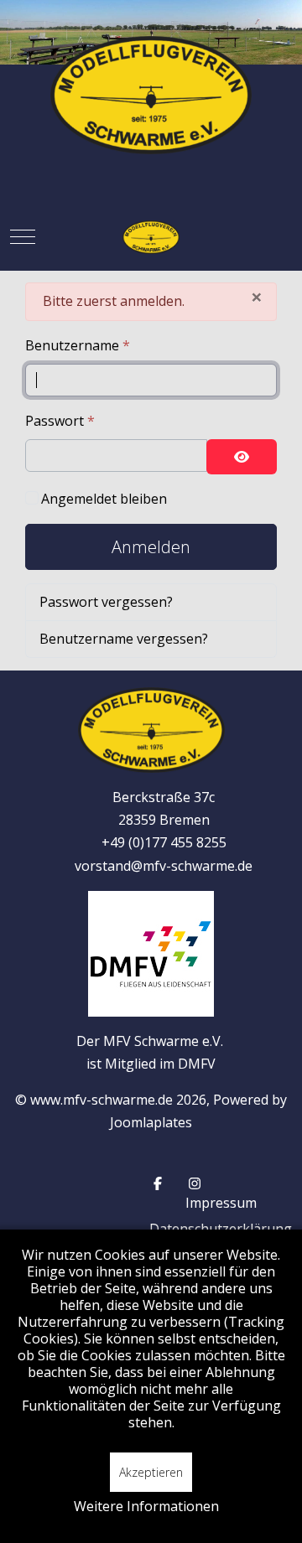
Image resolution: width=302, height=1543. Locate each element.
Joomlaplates (151, 1122)
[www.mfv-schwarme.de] (151, 237)
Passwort (60, 421)
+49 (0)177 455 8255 (164, 842)
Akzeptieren (151, 1472)
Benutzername (77, 345)
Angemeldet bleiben (104, 498)
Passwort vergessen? (106, 602)
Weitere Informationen (146, 1506)
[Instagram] (194, 1183)
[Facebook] (157, 1183)
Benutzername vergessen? (123, 638)
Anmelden (151, 547)
